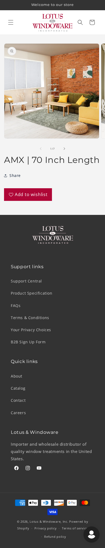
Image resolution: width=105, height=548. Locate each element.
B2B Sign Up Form (28, 341)
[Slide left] (41, 149)
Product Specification (31, 293)
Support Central (26, 281)
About (16, 376)
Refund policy (55, 537)
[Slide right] (64, 149)
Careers (18, 412)
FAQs (15, 305)
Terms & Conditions (30, 317)
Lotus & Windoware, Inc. (49, 521)
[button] (11, 22)
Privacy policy (45, 528)
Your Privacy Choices (31, 329)
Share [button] (15, 175)
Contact (18, 400)
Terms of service (75, 528)
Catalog (18, 388)
